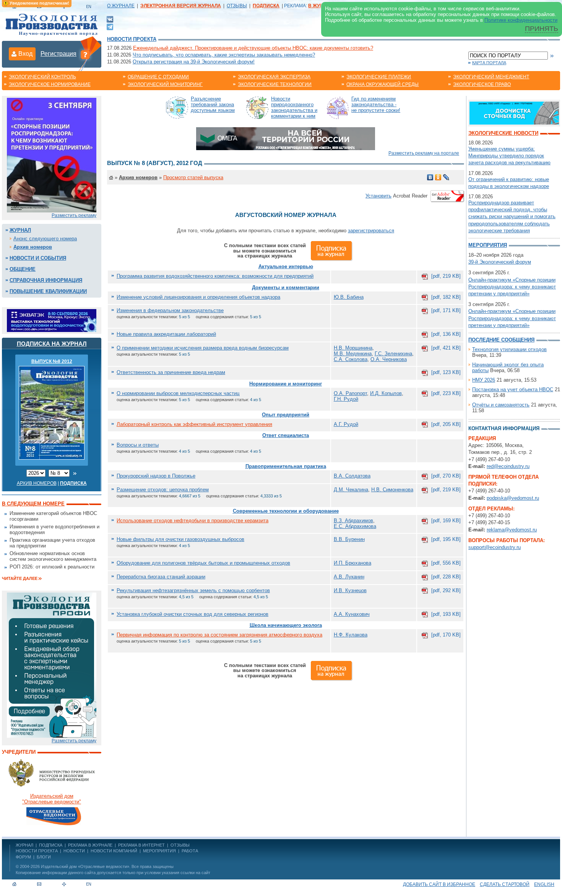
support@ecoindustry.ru (494, 547)
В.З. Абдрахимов (353, 520)
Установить (378, 196)
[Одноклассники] (438, 177)
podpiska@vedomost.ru (513, 498)
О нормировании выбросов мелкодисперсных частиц (178, 393)
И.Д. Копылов (386, 393)
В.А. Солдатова (352, 476)
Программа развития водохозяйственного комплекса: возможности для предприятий (215, 276)
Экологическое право (482, 84)
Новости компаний (114, 851)
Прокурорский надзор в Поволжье (156, 476)
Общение (23, 269)
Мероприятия (487, 245)
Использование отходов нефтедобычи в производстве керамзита (192, 520)
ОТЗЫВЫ (237, 5)
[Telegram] (110, 26)
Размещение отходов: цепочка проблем (163, 489)
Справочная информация (46, 280)
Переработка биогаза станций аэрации (161, 577)
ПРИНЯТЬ (541, 28)
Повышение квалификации (48, 291)
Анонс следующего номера (45, 238)
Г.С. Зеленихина (393, 353)
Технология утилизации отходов (509, 349)
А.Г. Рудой (346, 424)
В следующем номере (33, 504)
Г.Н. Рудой (346, 399)
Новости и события (38, 258)
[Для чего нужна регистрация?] (85, 54)
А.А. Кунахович (352, 614)
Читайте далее (19, 578)
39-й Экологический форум (499, 262)
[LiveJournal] (446, 177)
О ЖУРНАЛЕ (121, 5)
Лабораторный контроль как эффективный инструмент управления (194, 424)
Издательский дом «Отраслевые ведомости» (85, 866)
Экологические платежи (378, 76)
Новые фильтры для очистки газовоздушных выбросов (180, 539)
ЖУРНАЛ (24, 845)
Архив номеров (32, 247)
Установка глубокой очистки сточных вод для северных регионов (192, 614)
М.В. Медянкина (353, 353)
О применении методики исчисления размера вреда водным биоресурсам (203, 348)
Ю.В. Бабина (349, 297)
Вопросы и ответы (138, 445)
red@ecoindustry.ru (508, 466)
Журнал (20, 230)
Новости (74, 851)
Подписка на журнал (52, 343)
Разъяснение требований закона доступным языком (213, 104)
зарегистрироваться (371, 230)
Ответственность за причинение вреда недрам (171, 372)
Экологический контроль (42, 76)
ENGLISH (544, 884)
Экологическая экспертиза (274, 76)
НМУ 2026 (483, 380)
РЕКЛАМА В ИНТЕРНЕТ (141, 845)
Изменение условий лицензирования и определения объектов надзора (198, 297)
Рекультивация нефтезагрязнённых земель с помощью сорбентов (193, 590)
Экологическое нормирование (50, 84)
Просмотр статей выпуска (193, 177)
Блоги (44, 857)
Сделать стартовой (505, 884)
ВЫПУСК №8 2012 (51, 361)
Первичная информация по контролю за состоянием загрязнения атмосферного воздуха (219, 635)
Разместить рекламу (74, 215)
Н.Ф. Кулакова (350, 635)
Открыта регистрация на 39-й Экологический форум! (194, 62)
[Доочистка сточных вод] (514, 112)
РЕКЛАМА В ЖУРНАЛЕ (90, 845)
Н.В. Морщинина (353, 348)
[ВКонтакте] (110, 19)
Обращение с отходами (158, 76)
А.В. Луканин (349, 577)
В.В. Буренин (349, 539)
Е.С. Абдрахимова (355, 526)
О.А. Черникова (388, 359)
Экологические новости (503, 133)
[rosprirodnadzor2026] (51, 154)
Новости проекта (131, 39)
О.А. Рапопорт (350, 393)
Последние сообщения (501, 340)
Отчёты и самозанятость (501, 405)
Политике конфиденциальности (520, 20)
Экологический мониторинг (165, 84)
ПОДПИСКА (50, 845)
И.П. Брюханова (352, 563)
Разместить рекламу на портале (423, 153)
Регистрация (58, 53)
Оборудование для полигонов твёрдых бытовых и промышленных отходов (203, 563)
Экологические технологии (275, 84)
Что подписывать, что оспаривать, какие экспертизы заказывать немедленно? (224, 55)
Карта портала (489, 62)
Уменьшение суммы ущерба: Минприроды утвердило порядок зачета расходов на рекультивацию (509, 155)
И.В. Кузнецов (350, 590)
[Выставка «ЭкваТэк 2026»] (51, 320)
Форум (23, 857)
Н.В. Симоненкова (392, 489)
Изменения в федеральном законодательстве (170, 310)
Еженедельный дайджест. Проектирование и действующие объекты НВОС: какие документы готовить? (253, 48)
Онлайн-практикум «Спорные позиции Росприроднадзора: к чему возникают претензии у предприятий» (512, 286)
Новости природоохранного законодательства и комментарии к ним (294, 107)
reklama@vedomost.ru (512, 530)
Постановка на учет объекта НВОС (512, 389)
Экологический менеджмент (491, 76)
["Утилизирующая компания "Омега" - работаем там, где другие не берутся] (285, 138)
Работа (190, 851)
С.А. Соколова (350, 359)
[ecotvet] (51, 664)
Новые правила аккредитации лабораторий (166, 334)
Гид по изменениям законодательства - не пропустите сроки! (375, 104)
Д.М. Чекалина (351, 489)
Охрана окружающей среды (382, 84)
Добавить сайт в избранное (439, 884)
